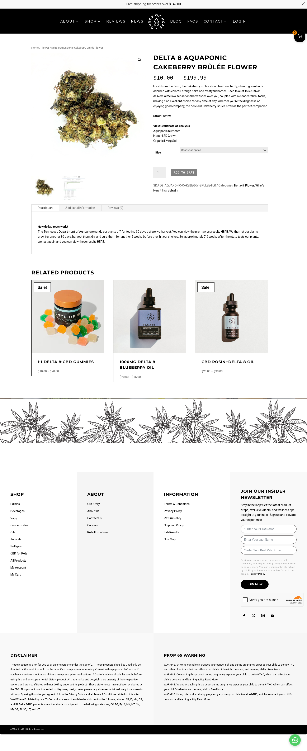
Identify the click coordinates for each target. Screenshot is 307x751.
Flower (45, 47)
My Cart (15, 574)
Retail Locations (97, 532)
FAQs (192, 21)
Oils (12, 532)
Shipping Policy (174, 525)
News (137, 21)
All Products (18, 560)
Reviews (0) (115, 207)
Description (45, 207)
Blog (176, 21)
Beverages (17, 511)
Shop (91, 21)
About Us (93, 511)
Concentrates (19, 525)
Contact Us (94, 518)
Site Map (170, 539)
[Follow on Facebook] (244, 615)
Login (239, 21)
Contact (213, 21)
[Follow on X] (253, 615)
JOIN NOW (255, 584)
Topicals (15, 539)
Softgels (16, 546)
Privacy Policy (173, 511)
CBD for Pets (18, 553)
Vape (13, 518)
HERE (100, 241)
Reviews (116, 21)
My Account (18, 567)
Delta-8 (239, 185)
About (67, 21)
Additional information (80, 207)
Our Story (93, 504)
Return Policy (172, 518)
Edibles (15, 504)
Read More (274, 669)
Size (158, 152)
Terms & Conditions (177, 504)
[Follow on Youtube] (272, 615)
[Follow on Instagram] (263, 615)
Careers (92, 525)
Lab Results (171, 532)
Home (35, 47)
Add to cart (184, 172)
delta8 (172, 190)
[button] (139, 59)
